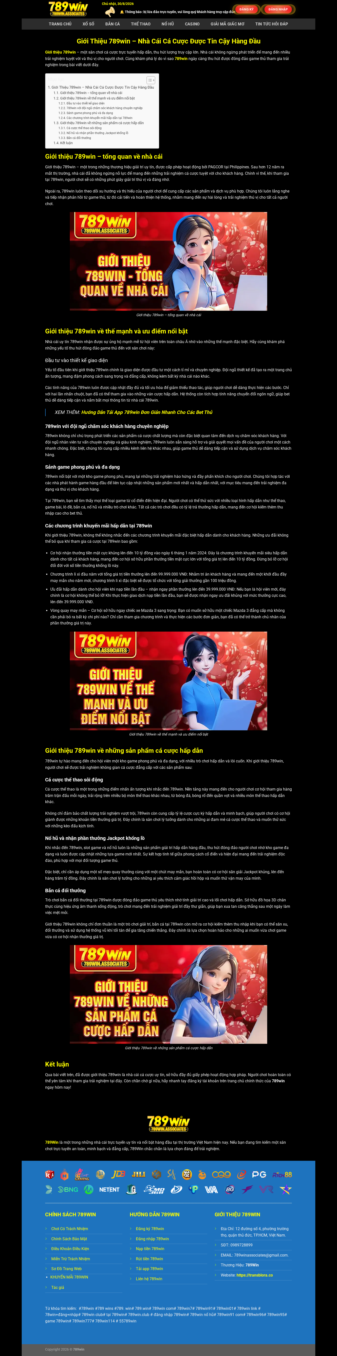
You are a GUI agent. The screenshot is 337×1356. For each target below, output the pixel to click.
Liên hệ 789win (149, 1279)
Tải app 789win (149, 1268)
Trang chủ (60, 24)
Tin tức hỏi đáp (271, 24)
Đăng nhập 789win (152, 1239)
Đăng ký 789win (150, 1228)
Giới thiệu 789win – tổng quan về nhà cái (91, 93)
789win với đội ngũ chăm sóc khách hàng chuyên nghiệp (104, 108)
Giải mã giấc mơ (227, 24)
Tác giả (57, 1287)
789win (181, 58)
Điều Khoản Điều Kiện (70, 1248)
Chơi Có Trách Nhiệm (69, 1228)
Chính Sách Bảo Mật (69, 1239)
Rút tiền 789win (149, 1259)
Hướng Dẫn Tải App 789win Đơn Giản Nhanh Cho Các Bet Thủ (146, 412)
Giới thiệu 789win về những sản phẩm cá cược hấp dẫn (102, 123)
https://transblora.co (255, 1275)
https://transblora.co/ (214, 12)
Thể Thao (141, 24)
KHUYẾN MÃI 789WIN (69, 1277)
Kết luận (66, 143)
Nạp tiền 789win (150, 1248)
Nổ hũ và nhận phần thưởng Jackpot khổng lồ (97, 133)
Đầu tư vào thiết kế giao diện (85, 103)
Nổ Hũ (168, 24)
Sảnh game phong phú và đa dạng (90, 113)
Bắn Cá (112, 24)
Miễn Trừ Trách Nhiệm (70, 1259)
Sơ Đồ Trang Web (66, 1268)
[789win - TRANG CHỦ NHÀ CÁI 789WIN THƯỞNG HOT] (69, 9)
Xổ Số (88, 24)
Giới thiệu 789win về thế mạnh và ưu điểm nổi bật (97, 98)
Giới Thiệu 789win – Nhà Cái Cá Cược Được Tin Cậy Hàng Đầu (103, 87)
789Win (51, 1142)
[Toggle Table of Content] (148, 80)
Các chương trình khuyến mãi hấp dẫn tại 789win (99, 118)
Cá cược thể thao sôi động (84, 128)
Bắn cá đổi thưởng (79, 138)
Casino (192, 24)
